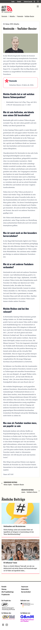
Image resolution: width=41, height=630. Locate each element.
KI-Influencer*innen (10, 562)
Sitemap (4, 589)
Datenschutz (25, 589)
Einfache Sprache (28, 1)
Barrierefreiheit (26, 592)
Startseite (4, 16)
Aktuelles (12, 16)
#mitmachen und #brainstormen (14, 526)
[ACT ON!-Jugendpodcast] (34, 1)
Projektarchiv (6, 594)
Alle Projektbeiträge (8, 592)
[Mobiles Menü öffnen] (38, 6)
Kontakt (19, 1)
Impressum (24, 586)
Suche (12, 1)
